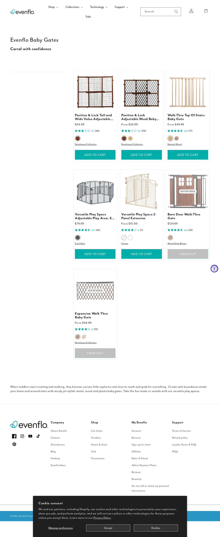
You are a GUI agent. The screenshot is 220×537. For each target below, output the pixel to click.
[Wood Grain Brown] (170, 237)
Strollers (96, 437)
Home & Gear (99, 444)
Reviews (136, 472)
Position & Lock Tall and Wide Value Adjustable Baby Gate (93, 117)
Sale (93, 451)
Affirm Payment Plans (144, 465)
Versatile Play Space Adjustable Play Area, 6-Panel (94, 216)
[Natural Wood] (130, 138)
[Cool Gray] (77, 237)
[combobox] (161, 12)
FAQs (175, 451)
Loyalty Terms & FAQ (184, 444)
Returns (136, 437)
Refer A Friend (140, 458)
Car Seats (96, 430)
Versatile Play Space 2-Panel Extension (138, 216)
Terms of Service (181, 430)
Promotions (97, 458)
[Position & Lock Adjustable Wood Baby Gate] (141, 92)
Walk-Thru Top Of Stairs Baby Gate (186, 117)
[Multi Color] (130, 237)
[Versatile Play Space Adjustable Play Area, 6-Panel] (95, 191)
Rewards (137, 479)
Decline (155, 528)
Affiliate (136, 451)
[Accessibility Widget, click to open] (214, 268)
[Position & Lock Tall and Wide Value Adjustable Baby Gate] (95, 92)
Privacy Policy (102, 518)
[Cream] (124, 237)
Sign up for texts (141, 444)
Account (136, 430)
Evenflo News (58, 465)
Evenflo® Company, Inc (29, 516)
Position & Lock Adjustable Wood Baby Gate (138, 117)
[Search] (176, 12)
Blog (53, 451)
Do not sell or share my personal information (150, 488)
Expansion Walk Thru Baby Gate (91, 315)
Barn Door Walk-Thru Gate (184, 216)
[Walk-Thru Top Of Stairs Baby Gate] (188, 92)
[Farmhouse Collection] (77, 138)
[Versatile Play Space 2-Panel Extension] (141, 191)
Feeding (55, 458)
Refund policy (180, 437)
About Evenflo (59, 430)
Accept (108, 528)
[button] (206, 10)
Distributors (58, 444)
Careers (55, 437)
